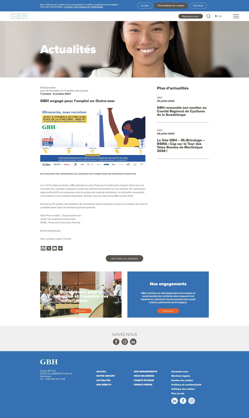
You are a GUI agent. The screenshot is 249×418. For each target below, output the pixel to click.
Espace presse (143, 384)
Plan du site (177, 393)
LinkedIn (174, 401)
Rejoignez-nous (190, 16)
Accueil (101, 371)
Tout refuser (198, 5)
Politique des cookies (183, 389)
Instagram (124, 342)
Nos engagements (145, 371)
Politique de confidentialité (186, 384)
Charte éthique (144, 380)
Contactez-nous (179, 371)
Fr (216, 16)
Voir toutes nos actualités (124, 258)
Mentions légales (180, 376)
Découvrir (81, 311)
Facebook (116, 342)
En (220, 16)
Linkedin (133, 342)
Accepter (145, 5)
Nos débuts (103, 384)
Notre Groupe (105, 376)
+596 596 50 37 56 (55, 379)
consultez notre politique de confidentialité (83, 7)
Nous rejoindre (144, 376)
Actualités (103, 380)
